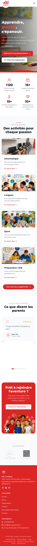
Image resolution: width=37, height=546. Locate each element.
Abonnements (21, 543)
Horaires (5, 507)
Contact (4, 513)
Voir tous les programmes (17, 287)
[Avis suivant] (34, 341)
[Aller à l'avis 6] (21, 368)
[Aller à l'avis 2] (15, 368)
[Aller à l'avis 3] (16, 368)
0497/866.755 (9, 522)
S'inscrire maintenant (16, 60)
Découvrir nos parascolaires (16, 53)
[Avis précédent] (3, 341)
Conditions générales (9, 541)
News (4, 500)
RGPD (13, 543)
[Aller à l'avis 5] (20, 368)
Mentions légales (22, 539)
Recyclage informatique (10, 510)
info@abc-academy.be (12, 525)
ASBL (30, 539)
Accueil (4, 497)
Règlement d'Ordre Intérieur (25, 541)
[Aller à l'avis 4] (18, 368)
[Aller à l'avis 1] (13, 368)
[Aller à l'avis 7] (23, 368)
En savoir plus (9, 168)
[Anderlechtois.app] (6, 488)
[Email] (9, 488)
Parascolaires (6, 503)
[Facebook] (3, 488)
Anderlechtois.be (10, 539)
